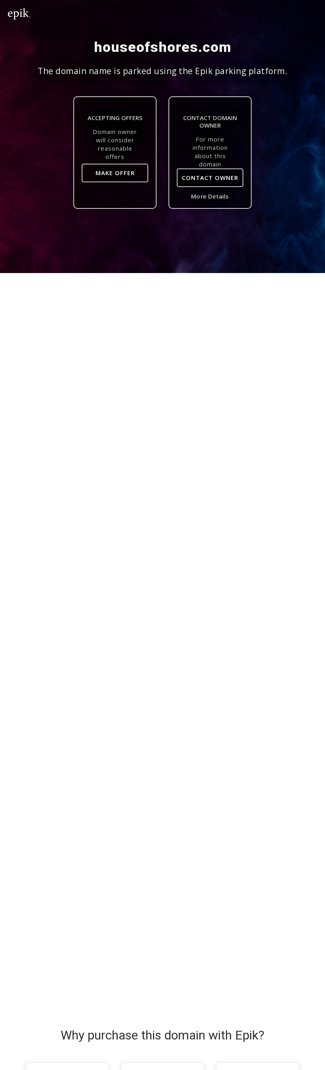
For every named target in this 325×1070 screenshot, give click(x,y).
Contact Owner (210, 178)
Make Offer (115, 173)
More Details (210, 196)
